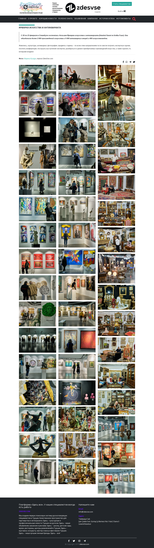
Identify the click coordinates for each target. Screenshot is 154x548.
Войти (121, 11)
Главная (22, 18)
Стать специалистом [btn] (121, 4)
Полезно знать (65, 18)
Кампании (93, 18)
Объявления (80, 18)
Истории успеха (107, 18)
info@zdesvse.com (86, 512)
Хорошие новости (48, 18)
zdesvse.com (84, 544)
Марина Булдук (30, 58)
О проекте (32, 18)
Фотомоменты (123, 18)
